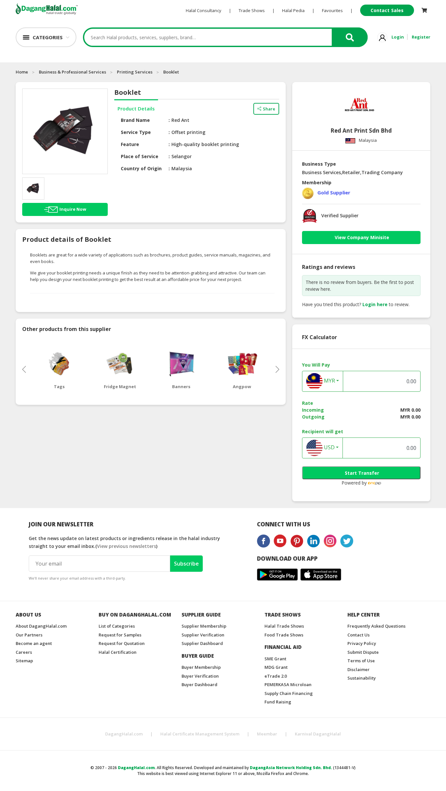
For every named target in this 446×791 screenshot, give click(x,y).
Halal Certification (117, 652)
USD (329, 447)
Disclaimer (358, 669)
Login (397, 37)
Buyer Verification (200, 676)
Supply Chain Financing (288, 693)
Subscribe (186, 563)
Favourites (332, 10)
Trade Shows (252, 10)
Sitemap (24, 661)
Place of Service (139, 156)
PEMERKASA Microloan (287, 684)
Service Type (136, 132)
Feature (130, 144)
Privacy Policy (361, 643)
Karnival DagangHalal (318, 734)
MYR (329, 381)
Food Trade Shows (283, 635)
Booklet (171, 72)
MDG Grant (276, 667)
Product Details (136, 108)
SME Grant (275, 659)
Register (421, 37)
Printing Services (134, 72)
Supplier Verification (203, 635)
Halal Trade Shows (284, 626)
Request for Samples (120, 635)
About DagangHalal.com (41, 626)
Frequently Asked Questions (376, 626)
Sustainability (361, 678)
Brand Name (135, 120)
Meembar (267, 734)
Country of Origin (141, 168)
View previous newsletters (126, 546)
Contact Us (358, 635)
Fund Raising (277, 702)
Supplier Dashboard (202, 643)
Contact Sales (387, 10)
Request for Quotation (122, 643)
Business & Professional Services (72, 72)
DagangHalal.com (124, 734)
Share (269, 109)
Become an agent (34, 643)
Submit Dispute (363, 652)
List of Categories (117, 626)
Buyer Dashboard (199, 684)
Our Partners (29, 635)
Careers (24, 652)
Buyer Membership (201, 667)
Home (22, 72)
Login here (375, 304)
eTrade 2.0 (275, 676)
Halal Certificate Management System (199, 734)
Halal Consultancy (203, 10)
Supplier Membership (204, 626)
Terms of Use (361, 661)
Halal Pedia (293, 10)
